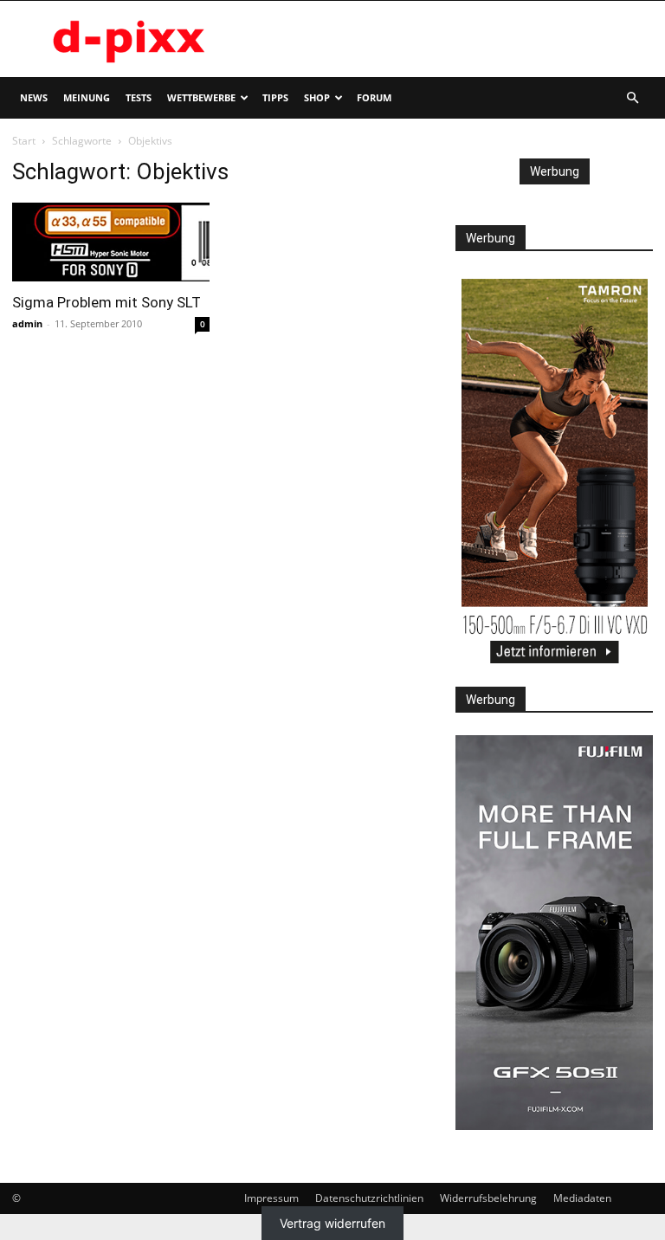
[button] (632, 98)
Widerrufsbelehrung (488, 1198)
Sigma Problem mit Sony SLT (106, 302)
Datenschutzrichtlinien (369, 1198)
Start (24, 140)
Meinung (86, 97)
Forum (374, 97)
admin (27, 323)
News (34, 97)
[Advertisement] (449, 39)
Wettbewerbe (201, 97)
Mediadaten (582, 1198)
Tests (139, 97)
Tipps (275, 97)
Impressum (271, 1198)
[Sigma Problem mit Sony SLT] (111, 242)
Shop (317, 97)
